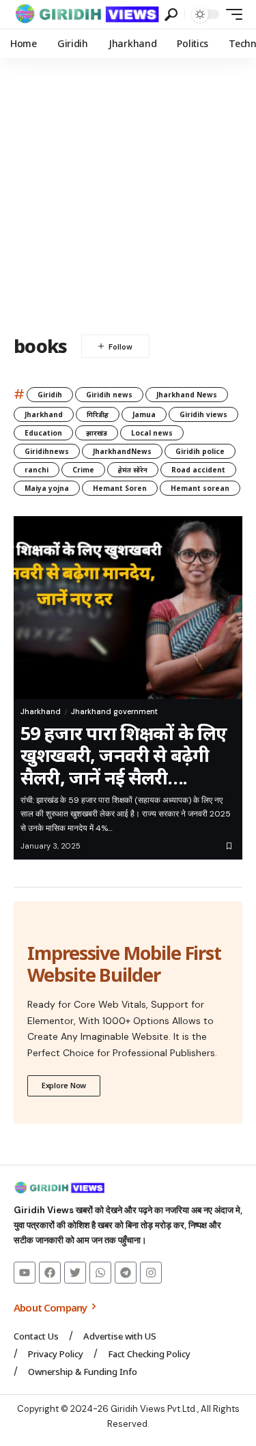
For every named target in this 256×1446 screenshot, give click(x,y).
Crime (83, 469)
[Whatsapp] (100, 1273)
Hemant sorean (200, 488)
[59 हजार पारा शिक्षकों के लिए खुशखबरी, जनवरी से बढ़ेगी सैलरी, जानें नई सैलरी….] (128, 607)
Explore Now (64, 1085)
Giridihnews (47, 451)
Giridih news (109, 394)
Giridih (50, 394)
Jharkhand (44, 414)
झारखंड (96, 433)
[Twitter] (75, 1273)
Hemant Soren (120, 488)
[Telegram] (126, 1273)
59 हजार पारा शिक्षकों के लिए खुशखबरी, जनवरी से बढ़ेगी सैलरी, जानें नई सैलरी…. (123, 755)
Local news (152, 433)
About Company (51, 1307)
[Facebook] (50, 1273)
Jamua (144, 414)
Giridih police (200, 451)
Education (43, 433)
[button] (171, 14)
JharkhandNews (122, 451)
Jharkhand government (114, 711)
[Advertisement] (128, 193)
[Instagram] (151, 1273)
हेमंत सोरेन (132, 469)
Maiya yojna (47, 488)
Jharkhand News (186, 394)
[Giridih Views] (87, 14)
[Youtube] (24, 1273)
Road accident (198, 469)
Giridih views (203, 414)
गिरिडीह (98, 414)
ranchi (36, 469)
